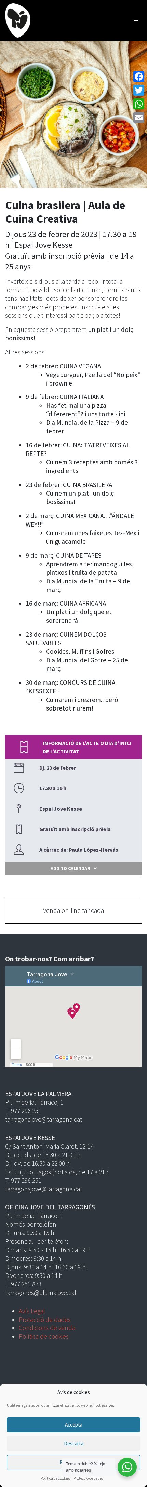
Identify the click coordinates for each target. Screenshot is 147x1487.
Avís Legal (32, 1311)
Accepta (73, 1424)
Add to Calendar (70, 868)
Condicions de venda (47, 1328)
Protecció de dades (88, 1478)
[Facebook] (139, 76)
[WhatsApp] (139, 104)
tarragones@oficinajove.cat (41, 1292)
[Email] (139, 117)
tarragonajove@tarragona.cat (43, 1119)
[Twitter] (139, 90)
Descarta (73, 1443)
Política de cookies (55, 1478)
